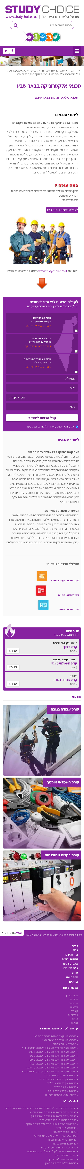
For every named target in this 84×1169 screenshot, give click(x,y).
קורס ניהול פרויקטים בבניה (53, 1079)
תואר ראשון (72, 995)
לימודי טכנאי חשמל (69, 609)
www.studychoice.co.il (52, 271)
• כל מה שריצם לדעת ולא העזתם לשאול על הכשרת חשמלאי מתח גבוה (41, 1108)
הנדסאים (73, 1003)
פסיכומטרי (72, 1015)
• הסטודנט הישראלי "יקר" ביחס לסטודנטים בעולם (52, 1151)
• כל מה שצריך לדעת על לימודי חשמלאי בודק (54, 1116)
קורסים (74, 1011)
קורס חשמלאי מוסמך (39, 1059)
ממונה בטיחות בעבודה (55, 1075)
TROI (19, 933)
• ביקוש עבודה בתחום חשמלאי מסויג (59, 1147)
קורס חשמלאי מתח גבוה (37, 1067)
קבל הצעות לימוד (43, 418)
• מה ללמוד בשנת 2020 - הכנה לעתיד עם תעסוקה (52, 1124)
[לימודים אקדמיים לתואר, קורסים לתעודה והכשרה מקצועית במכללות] (42, 18)
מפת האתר (72, 977)
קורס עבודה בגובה (57, 1091)
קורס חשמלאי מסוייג (39, 1052)
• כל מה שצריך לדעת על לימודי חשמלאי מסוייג (54, 1112)
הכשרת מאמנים (53, 1095)
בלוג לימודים (70, 968)
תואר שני (73, 999)
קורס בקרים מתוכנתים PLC (36, 1071)
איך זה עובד (71, 954)
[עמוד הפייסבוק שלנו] (12, 51)
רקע (75, 950)
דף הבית (73, 70)
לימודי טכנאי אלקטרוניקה (64, 74)
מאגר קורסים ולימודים (53, 70)
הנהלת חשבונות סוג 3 (53, 1040)
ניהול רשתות (59, 1044)
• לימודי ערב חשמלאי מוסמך (63, 1159)
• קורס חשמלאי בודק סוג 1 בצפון (61, 1163)
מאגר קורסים (70, 963)
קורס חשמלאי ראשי (40, 1063)
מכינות (74, 1023)
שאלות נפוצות (70, 959)
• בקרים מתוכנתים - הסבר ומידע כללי (58, 1120)
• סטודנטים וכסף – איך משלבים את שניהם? (56, 1135)
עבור (14, 651)
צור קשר (73, 981)
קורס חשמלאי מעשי (39, 1055)
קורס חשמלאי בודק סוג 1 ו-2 (35, 1048)
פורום (75, 972)
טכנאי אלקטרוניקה (16, 70)
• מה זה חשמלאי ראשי (66, 1155)
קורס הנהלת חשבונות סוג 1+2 (49, 1036)
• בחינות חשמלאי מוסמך (65, 1132)
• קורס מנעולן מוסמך (67, 1128)
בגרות (75, 1019)
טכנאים (34, 70)
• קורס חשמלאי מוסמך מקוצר (62, 1139)
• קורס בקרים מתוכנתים (65, 1143)
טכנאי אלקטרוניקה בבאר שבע (31, 74)
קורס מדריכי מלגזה (57, 1083)
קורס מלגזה (60, 1087)
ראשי (75, 945)
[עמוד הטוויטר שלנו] (6, 51)
